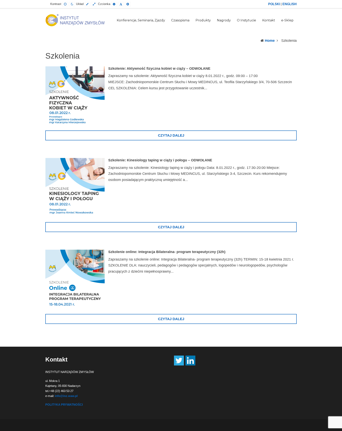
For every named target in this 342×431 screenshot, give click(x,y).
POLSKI (274, 4)
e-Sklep (287, 20)
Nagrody (224, 20)
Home (270, 41)
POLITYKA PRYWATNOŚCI (64, 404)
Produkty (203, 20)
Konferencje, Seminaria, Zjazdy (141, 20)
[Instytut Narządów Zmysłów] (75, 20)
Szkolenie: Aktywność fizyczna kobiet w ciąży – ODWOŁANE (159, 68)
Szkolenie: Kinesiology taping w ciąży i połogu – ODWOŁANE (160, 160)
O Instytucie (246, 20)
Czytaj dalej (171, 135)
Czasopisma (180, 20)
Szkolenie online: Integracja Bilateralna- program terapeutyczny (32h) (166, 252)
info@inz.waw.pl (66, 396)
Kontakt (268, 20)
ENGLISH (289, 4)
